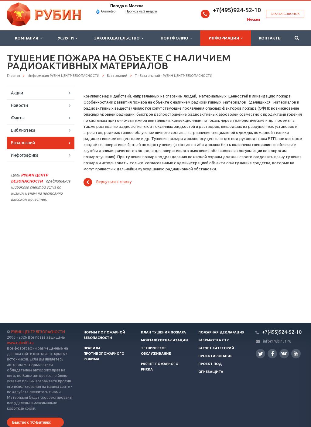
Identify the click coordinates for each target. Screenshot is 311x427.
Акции (17, 93)
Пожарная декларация (221, 332)
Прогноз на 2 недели (141, 11)
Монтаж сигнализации (164, 340)
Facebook (272, 353)
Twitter (260, 353)
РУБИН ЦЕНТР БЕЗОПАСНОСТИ (38, 332)
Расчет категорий (216, 348)
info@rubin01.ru (277, 341)
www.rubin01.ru (20, 343)
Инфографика (24, 155)
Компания (27, 38)
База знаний (23, 142)
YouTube (296, 353)
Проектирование (215, 356)
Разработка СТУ (213, 340)
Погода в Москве (126, 6)
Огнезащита (210, 372)
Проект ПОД (210, 364)
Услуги (67, 38)
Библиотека (23, 130)
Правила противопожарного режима (104, 353)
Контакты (270, 38)
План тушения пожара (163, 332)
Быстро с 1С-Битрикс (31, 422)
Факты (18, 117)
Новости (19, 105)
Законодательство (118, 38)
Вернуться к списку (114, 182)
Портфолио (175, 38)
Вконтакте (284, 353)
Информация (225, 38)
